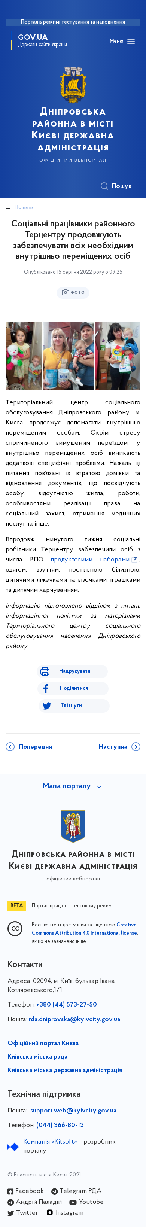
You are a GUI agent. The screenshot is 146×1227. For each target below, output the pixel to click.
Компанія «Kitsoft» (50, 1142)
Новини (24, 208)
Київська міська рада (37, 1057)
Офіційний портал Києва (43, 1043)
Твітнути (71, 706)
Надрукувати (75, 671)
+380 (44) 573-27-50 (66, 1005)
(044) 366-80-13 (60, 1125)
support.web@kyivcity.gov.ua (73, 1111)
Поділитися (74, 688)
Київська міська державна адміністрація (64, 1070)
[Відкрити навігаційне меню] (131, 41)
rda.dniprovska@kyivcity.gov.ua (74, 1019)
